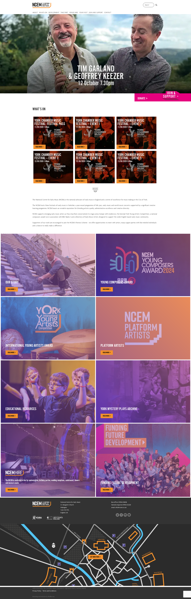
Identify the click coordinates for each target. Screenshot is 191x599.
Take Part (64, 12)
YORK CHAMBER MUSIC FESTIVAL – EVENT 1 (89, 123)
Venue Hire (73, 12)
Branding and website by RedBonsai (43, 596)
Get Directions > (95, 557)
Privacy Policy (36, 591)
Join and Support (96, 12)
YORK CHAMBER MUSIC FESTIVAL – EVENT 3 (47, 158)
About (35, 12)
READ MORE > (39, 147)
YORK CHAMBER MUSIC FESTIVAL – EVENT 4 (89, 158)
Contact (107, 12)
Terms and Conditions (49, 591)
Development (54, 12)
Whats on (43, 12)
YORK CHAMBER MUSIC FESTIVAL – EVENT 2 (131, 123)
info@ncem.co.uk (120, 507)
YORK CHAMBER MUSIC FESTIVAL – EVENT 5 (131, 158)
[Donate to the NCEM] (171, 95)
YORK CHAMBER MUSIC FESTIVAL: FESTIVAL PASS (49, 123)
